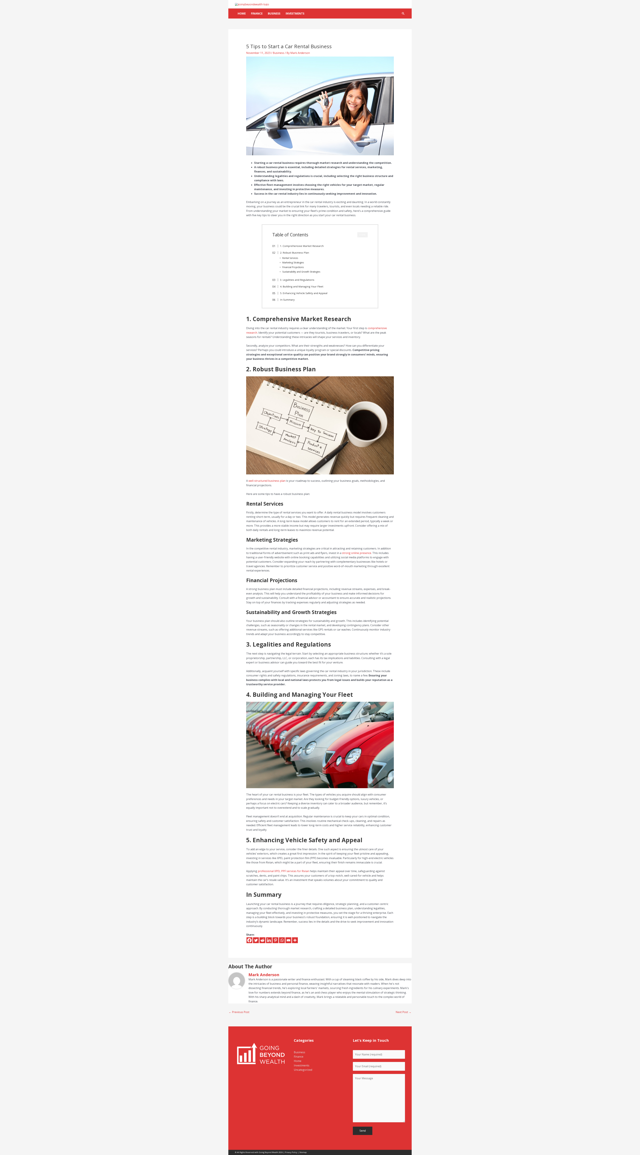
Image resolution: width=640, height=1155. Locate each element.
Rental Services (290, 258)
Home (242, 13)
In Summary (287, 299)
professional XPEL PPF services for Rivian (283, 871)
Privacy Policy (291, 1152)
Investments (295, 13)
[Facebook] (249, 940)
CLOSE (362, 235)
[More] (295, 940)
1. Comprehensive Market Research (302, 246)
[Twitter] (256, 940)
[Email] (288, 940)
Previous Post (239, 1012)
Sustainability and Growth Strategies (301, 271)
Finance (256, 13)
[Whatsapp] (282, 940)
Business (274, 13)
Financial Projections (293, 267)
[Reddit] (262, 940)
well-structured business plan (267, 481)
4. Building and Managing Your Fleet (301, 286)
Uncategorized (303, 1070)
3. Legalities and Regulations (297, 279)
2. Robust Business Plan (294, 252)
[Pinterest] (275, 940)
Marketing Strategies (293, 262)
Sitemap (303, 1152)
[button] (403, 13)
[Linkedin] (269, 940)
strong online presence (356, 553)
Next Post (403, 1012)
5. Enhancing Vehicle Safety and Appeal (303, 293)
